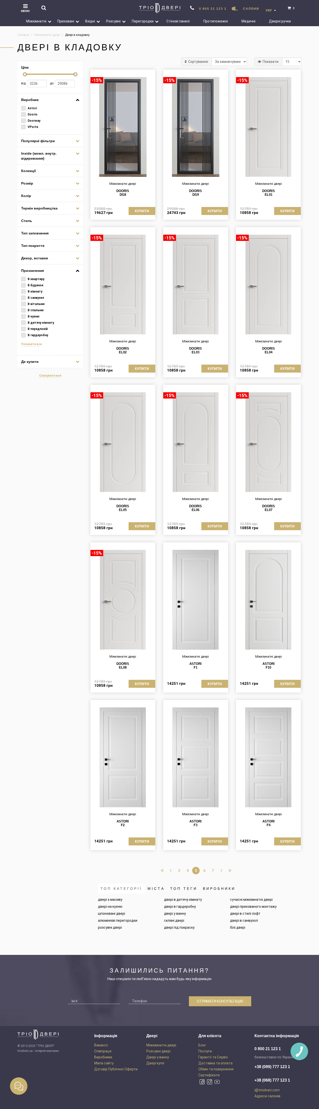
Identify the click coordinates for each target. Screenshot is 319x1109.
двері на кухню (110, 906)
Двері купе (155, 1063)
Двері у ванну (157, 1057)
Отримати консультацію (220, 1001)
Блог (202, 1045)
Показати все (31, 344)
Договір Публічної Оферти (116, 1069)
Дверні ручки (280, 21)
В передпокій (37, 329)
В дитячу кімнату (40, 322)
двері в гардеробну (180, 906)
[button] (47, 21)
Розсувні (113, 21)
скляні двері (174, 920)
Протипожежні (215, 21)
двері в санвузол (244, 920)
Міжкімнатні (36, 21)
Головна (23, 35)
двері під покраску (179, 927)
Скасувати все (50, 375)
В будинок (35, 285)
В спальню (35, 310)
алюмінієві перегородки (117, 920)
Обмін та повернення (216, 1069)
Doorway (33, 120)
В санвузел (35, 298)
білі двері (237, 927)
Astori (32, 108)
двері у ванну (175, 913)
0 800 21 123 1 (213, 8)
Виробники (219, 889)
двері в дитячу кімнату (183, 900)
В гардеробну (37, 335)
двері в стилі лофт (245, 913)
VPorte (32, 127)
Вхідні (90, 21)
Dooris (32, 114)
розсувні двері (110, 927)
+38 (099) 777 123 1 (272, 1067)
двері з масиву (110, 900)
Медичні (248, 21)
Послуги (205, 1051)
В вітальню (36, 304)
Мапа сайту (104, 1063)
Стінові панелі (178, 21)
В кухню (33, 316)
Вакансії (101, 1045)
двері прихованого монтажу (253, 906)
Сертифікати (209, 1075)
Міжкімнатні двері (161, 1045)
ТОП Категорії (121, 889)
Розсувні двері (158, 1051)
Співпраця (102, 1051)
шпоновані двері (111, 913)
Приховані (65, 21)
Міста (156, 889)
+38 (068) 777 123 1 (272, 1080)
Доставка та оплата (215, 1063)
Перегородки (143, 21)
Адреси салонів (267, 1096)
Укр (269, 10)
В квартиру (35, 279)
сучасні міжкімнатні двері (251, 900)
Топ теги (183, 889)
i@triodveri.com (267, 1090)
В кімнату (34, 291)
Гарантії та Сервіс (213, 1057)
